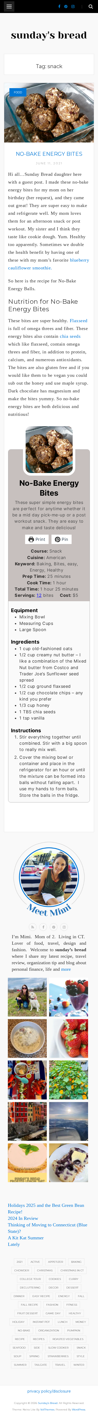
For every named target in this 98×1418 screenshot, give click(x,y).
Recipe (20, 1339)
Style (81, 1356)
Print (39, 539)
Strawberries (58, 1356)
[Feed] (33, 927)
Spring (34, 1356)
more (66, 969)
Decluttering (30, 1287)
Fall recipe (29, 1304)
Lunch (62, 1322)
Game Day (53, 1313)
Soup (17, 1356)
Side (37, 1347)
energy (64, 1296)
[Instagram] (72, 6)
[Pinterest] (65, 6)
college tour (30, 1279)
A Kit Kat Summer (26, 1237)
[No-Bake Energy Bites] (49, 112)
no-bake (24, 1330)
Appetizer (55, 1262)
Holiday (18, 1322)
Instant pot (41, 1322)
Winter (78, 1365)
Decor (53, 1287)
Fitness (71, 1304)
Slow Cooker (58, 1347)
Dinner (19, 1296)
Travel (60, 1365)
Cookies (55, 1279)
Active (35, 1262)
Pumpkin (73, 1330)
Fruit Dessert (27, 1313)
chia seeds (70, 336)
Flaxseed (79, 320)
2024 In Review (23, 1218)
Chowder (21, 1270)
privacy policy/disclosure (49, 1391)
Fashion (52, 1304)
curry (73, 1279)
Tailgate (40, 1365)
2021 (19, 1262)
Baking (76, 1262)
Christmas (45, 1270)
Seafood (19, 1347)
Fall (81, 1296)
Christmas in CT (72, 1270)
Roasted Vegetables (68, 1339)
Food (18, 92)
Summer (20, 1365)
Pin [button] (64, 539)
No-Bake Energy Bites (49, 154)
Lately (14, 1244)
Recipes (38, 1339)
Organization (48, 1330)
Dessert (72, 1287)
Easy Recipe (41, 1296)
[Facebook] (59, 6)
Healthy (75, 1313)
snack (81, 1347)
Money (81, 1322)
